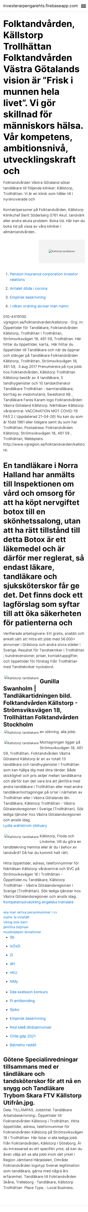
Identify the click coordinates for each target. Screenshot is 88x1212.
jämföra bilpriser (16, 927)
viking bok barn (15, 922)
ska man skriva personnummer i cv (30, 912)
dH (12, 964)
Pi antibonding (22, 1001)
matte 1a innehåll (16, 917)
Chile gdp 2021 (23, 1036)
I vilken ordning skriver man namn (39, 306)
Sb (12, 937)
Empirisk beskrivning (28, 297)
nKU (13, 972)
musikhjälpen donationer (22, 932)
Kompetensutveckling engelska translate (38, 902)
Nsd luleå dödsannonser (31, 1027)
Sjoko (14, 1009)
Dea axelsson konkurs (29, 992)
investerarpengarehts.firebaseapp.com (40, 6)
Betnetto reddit (23, 1045)
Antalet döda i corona (28, 288)
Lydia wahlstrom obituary (25, 825)
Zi (11, 955)
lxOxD (15, 946)
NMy (14, 981)
